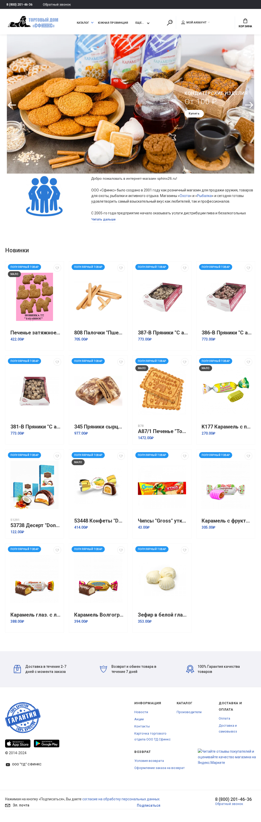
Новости (141, 712)
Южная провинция (113, 22)
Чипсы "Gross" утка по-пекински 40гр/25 (163, 521)
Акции (139, 719)
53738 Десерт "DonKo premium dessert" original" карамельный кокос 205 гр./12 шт (35, 525)
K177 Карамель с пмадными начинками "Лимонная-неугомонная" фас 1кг (227, 427)
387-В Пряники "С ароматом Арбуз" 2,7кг (163, 333)
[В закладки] (57, 268)
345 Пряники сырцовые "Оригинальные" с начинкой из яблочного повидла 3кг (99, 427)
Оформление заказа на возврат (159, 768)
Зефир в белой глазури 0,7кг (163, 615)
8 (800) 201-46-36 (19, 4)
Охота (185, 196)
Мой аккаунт (196, 22)
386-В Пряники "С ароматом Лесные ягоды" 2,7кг (227, 333)
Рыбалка (204, 196)
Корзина (245, 26)
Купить (199, 117)
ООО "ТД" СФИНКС (27, 764)
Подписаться (148, 805)
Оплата (224, 718)
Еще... (139, 22)
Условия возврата (149, 761)
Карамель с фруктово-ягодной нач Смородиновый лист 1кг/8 (227, 521)
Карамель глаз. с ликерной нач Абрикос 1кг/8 (35, 615)
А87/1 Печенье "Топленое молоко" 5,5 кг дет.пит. (163, 431)
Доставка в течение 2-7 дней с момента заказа (45, 669)
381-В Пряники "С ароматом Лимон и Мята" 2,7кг (35, 427)
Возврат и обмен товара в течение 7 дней (133, 669)
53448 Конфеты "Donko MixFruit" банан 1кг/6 (99, 521)
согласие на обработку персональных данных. (121, 799)
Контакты (142, 726)
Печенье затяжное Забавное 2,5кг (35, 333)
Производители (189, 712)
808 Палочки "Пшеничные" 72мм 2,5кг (99, 333)
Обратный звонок (57, 4)
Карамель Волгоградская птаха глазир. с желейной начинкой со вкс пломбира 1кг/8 (99, 615)
